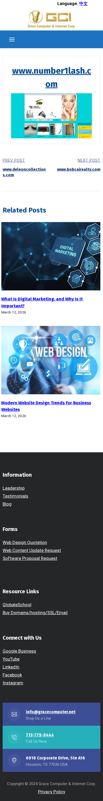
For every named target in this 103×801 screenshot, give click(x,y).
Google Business (19, 651)
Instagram (13, 682)
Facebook (12, 675)
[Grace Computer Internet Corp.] (51, 20)
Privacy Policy (51, 791)
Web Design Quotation (25, 542)
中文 (83, 3)
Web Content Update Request (32, 550)
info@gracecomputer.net (51, 711)
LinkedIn (11, 667)
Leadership (14, 488)
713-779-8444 (40, 734)
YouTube (11, 659)
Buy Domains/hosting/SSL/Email (35, 612)
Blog (7, 504)
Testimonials (15, 496)
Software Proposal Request (30, 558)
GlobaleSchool (17, 604)
